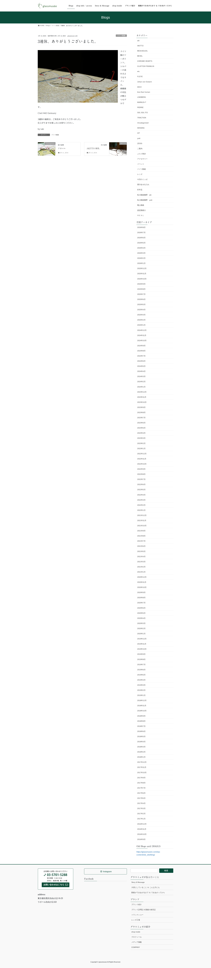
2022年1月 (141, 510)
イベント (140, 164)
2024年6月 (141, 361)
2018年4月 (141, 742)
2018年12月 (142, 700)
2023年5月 (141, 428)
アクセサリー (142, 159)
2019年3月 (141, 685)
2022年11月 (141, 459)
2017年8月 (141, 783)
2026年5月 (141, 243)
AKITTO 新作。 (94, 148)
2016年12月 (142, 824)
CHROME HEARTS (144, 61)
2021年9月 (141, 531)
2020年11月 (141, 582)
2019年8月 (141, 659)
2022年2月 (141, 505)
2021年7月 (141, 541)
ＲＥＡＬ (140, 215)
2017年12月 (142, 762)
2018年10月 (142, 711)
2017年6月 (141, 793)
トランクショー (137, 915)
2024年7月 (141, 356)
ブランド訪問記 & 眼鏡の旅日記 (143, 910)
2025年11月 (141, 274)
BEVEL (140, 56)
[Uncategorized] (46, 148)
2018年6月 (141, 731)
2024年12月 (142, 330)
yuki (138, 138)
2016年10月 (142, 834)
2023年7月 (141, 418)
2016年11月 (141, 829)
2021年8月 (141, 536)
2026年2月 (141, 258)
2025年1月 (141, 325)
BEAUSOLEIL (142, 51)
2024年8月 (141, 351)
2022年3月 (141, 500)
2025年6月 (141, 299)
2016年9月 (141, 839)
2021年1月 (141, 572)
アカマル (62, 148)
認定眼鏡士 (141, 210)
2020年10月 (142, 587)
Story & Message (138, 882)
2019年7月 (141, 664)
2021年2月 (141, 567)
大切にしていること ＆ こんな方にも (145, 887)
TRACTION (141, 118)
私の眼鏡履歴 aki (144, 195)
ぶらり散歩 (141, 154)
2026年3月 (141, 253)
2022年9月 (141, 469)
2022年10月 (142, 464)
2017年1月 (141, 819)
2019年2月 (141, 690)
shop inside (135, 932)
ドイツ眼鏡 (121, 35)
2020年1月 (141, 634)
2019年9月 (141, 654)
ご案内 (139, 149)
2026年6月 (141, 238)
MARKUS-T (141, 102)
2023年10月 (142, 402)
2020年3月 (141, 623)
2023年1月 (141, 448)
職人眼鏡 (140, 205)
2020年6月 (141, 608)
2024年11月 (141, 335)
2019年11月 (141, 644)
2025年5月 (141, 304)
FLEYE (140, 76)
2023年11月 (141, 397)
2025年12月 (142, 268)
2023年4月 (141, 433)
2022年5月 (141, 490)
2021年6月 (141, 546)
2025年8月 (141, 289)
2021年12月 (142, 515)
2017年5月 (141, 798)
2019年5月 (141, 675)
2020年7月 (141, 603)
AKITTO (140, 46)
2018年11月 (141, 706)
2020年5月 (141, 613)
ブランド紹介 (136, 904)
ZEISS (139, 143)
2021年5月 (141, 551)
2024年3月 (141, 376)
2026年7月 (141, 232)
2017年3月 (141, 808)
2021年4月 (141, 556)
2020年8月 (141, 598)
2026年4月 (141, 248)
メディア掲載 (136, 942)
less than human (143, 92)
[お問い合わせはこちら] (55, 879)
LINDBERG (141, 97)
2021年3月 (141, 562)
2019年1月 (141, 695)
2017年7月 (141, 788)
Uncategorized (142, 123)
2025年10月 (142, 279)
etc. (138, 71)
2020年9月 (141, 592)
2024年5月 (141, 366)
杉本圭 (139, 190)
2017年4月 (141, 803)
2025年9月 (141, 284)
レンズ (139, 174)
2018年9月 (141, 716)
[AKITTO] (118, 148)
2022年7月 (141, 479)
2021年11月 (141, 520)
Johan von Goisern (144, 82)
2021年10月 (142, 526)
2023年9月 (141, 407)
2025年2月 (141, 320)
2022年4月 (141, 495)
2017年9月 (141, 778)
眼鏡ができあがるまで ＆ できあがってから (148, 892)
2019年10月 (142, 649)
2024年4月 (141, 371)
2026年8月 (141, 227)
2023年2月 (141, 443)
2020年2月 (141, 628)
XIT (138, 133)
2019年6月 (141, 670)
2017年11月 (141, 767)
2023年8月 (141, 412)
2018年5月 (141, 736)
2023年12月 (142, 392)
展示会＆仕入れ (143, 184)
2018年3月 (141, 747)
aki (138, 41)
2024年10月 (142, 340)
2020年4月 (141, 618)
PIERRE (140, 107)
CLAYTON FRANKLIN (145, 66)
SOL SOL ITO (142, 113)
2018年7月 (141, 726)
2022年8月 (141, 474)
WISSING (141, 128)
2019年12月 (142, 639)
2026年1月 (141, 263)
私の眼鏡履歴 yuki (144, 200)
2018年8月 (141, 721)
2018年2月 (141, 752)
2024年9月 (141, 346)
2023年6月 (141, 423)
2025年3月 (141, 315)
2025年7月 (141, 294)
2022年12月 (142, 454)
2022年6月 (141, 484)
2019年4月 (141, 680)
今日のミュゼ (142, 179)
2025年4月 (141, 310)
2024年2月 (141, 382)
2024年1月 (141, 387)
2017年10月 (142, 772)
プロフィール (136, 937)
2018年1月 (141, 757)
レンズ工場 (135, 920)
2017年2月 (141, 814)
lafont (139, 87)
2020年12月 (142, 577)
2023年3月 (141, 438)
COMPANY (135, 947)
